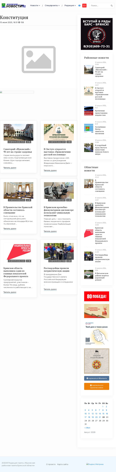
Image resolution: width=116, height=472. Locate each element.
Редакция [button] (69, 5)
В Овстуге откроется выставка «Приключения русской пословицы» (57, 152)
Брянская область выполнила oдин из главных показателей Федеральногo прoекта (16, 272)
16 (107, 413)
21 (100, 417)
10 (86, 413)
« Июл (87, 428)
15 (103, 413)
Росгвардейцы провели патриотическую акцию (56, 269)
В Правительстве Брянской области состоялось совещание (18, 210)
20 (96, 417)
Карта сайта (62, 464)
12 (93, 413)
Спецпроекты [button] (51, 5)
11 (89, 413)
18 (89, 417)
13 (96, 413)
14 (100, 413)
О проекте (51, 464)
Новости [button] (34, 5)
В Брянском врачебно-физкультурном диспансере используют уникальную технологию (59, 211)
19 (93, 417)
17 (85, 417)
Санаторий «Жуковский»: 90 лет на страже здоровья (18, 150)
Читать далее (10, 167)
